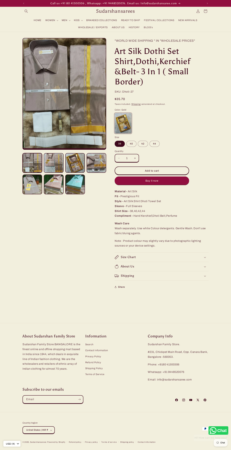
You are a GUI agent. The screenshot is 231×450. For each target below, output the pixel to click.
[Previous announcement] (23, 3)
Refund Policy (93, 362)
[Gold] (123, 123)
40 (131, 143)
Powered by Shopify (56, 442)
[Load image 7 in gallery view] (75, 184)
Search (89, 344)
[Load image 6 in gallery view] (53, 184)
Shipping (136, 104)
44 (154, 143)
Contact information (147, 442)
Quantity (119, 151)
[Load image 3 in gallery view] (75, 163)
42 (142, 143)
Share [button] (121, 287)
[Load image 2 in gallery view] (53, 163)
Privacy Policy (93, 356)
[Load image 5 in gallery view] (32, 184)
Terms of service (109, 442)
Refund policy (75, 442)
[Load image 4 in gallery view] (96, 163)
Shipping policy (127, 442)
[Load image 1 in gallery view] (32, 163)
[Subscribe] (79, 399)
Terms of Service (95, 374)
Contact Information (96, 350)
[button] (26, 11)
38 (119, 143)
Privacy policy (91, 442)
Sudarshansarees (38, 442)
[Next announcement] (207, 3)
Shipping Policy (94, 368)
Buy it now (151, 180)
